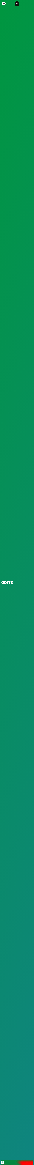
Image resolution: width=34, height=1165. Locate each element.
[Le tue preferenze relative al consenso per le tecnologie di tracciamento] (2, 1162)
